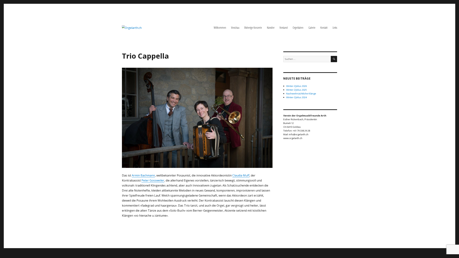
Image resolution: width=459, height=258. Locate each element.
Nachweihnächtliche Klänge (301, 93)
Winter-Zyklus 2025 (296, 89)
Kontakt (324, 28)
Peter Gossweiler (152, 180)
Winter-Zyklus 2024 (296, 97)
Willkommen (220, 28)
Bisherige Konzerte (253, 28)
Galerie (311, 28)
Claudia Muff (240, 175)
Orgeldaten (298, 28)
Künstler (271, 28)
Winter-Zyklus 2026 (296, 86)
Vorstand (284, 28)
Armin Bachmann (143, 175)
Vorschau (235, 28)
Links (335, 28)
